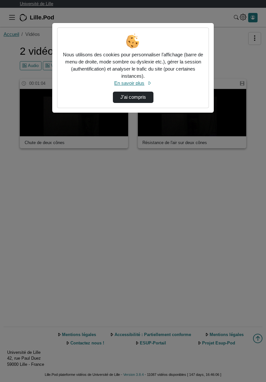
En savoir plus (129, 83)
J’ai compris (133, 97)
